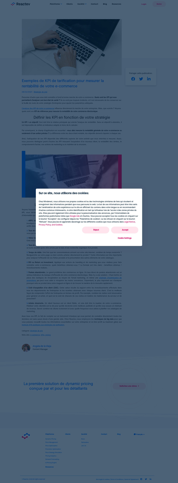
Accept (125, 230)
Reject (96, 230)
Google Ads (75, 216)
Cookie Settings (125, 238)
